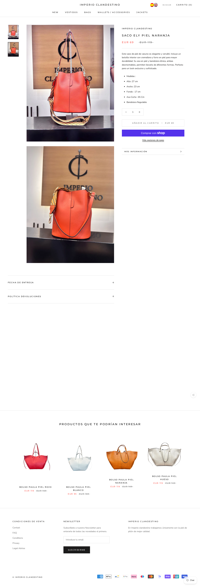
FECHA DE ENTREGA (21, 282)
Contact (16, 527)
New (55, 12)
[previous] (9, 463)
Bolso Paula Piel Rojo (35, 487)
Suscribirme (76, 550)
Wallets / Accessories (114, 12)
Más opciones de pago (153, 140)
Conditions (17, 537)
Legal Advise (18, 548)
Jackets (142, 12)
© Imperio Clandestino (27, 577)
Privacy (15, 543)
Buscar (167, 5)
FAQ (14, 532)
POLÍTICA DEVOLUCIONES (24, 296)
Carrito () (184, 5)
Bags (87, 12)
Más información (135, 151)
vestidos (71, 12)
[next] (190, 463)
